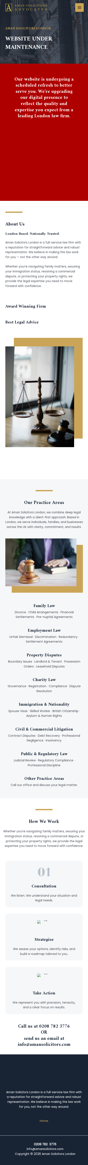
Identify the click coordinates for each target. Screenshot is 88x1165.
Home (44, 1121)
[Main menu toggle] (79, 7)
